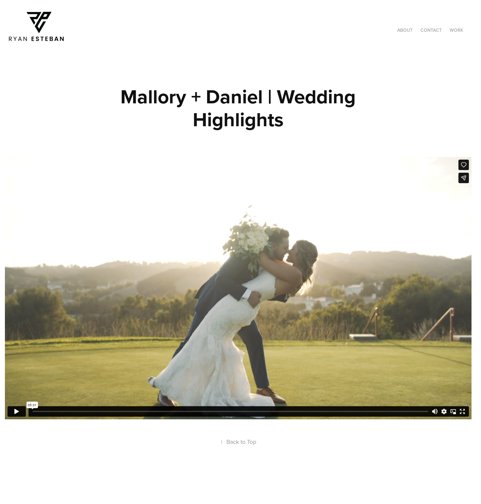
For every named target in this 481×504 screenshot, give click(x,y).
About (405, 30)
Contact (431, 30)
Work (456, 30)
